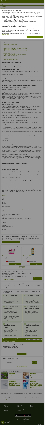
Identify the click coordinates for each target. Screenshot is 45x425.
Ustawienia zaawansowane (6, 37)
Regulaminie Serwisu (5, 34)
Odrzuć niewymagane (21, 36)
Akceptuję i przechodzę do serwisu (34, 36)
